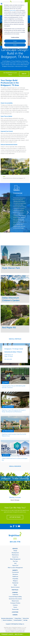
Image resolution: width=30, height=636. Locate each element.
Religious (15, 580)
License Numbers (18, 620)
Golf (15, 563)
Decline (15, 44)
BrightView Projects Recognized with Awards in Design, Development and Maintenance (14, 410)
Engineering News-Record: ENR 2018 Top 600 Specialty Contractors (13, 386)
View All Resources (15, 466)
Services (15, 548)
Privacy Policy (18, 618)
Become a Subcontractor (7, 618)
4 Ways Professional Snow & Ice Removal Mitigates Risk (14, 459)
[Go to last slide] (3, 212)
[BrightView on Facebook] (14, 526)
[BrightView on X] (16, 526)
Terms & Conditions (7, 620)
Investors (15, 605)
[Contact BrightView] (15, 539)
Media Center (15, 600)
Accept (15, 41)
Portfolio (15, 589)
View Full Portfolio (15, 339)
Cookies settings (15, 37)
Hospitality (15, 578)
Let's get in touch (15, 517)
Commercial (15, 572)
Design (15, 550)
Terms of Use (26, 618)
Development (15, 552)
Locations (15, 612)
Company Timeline (15, 603)
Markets (15, 570)
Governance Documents (15, 598)
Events (15, 607)
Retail (15, 585)
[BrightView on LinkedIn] (11, 526)
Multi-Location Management (15, 567)
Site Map (25, 620)
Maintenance (15, 554)
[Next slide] (27, 212)
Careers (15, 614)
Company (15, 592)
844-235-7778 (15, 542)
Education (15, 574)
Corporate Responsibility (15, 596)
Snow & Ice (15, 557)
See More (15, 255)
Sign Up (24, 73)
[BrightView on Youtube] (19, 526)
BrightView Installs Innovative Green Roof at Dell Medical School (14, 435)
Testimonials (15, 609)
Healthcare (15, 576)
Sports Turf (15, 565)
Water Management (15, 559)
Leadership (15, 594)
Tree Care (15, 561)
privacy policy (13, 10)
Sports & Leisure (15, 587)
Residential (15, 583)
